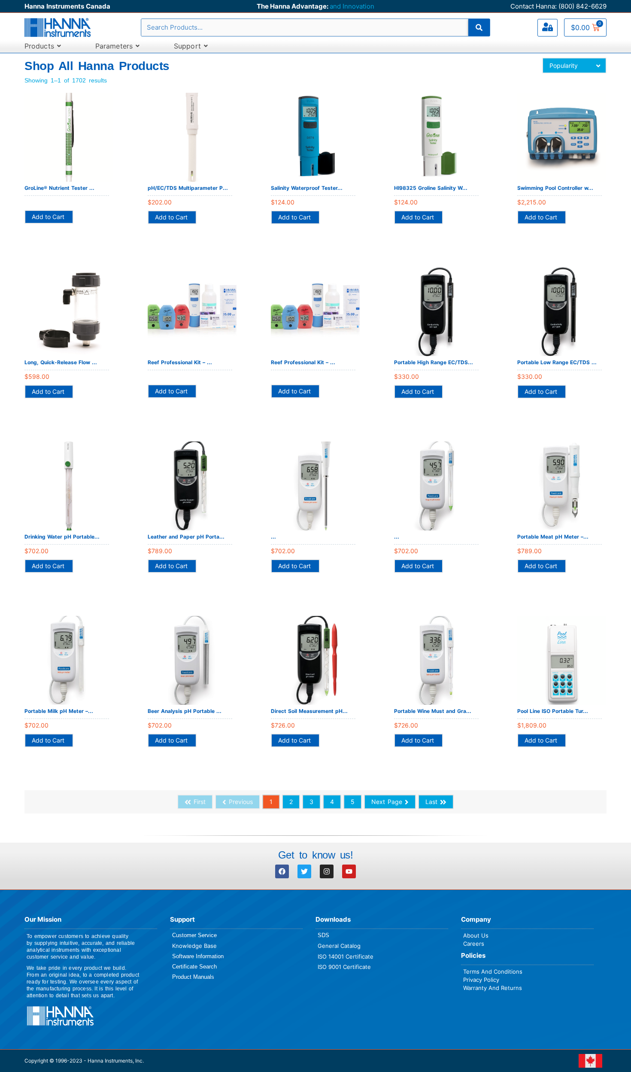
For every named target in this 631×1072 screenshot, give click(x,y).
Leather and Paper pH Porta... (186, 536)
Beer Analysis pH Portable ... (184, 711)
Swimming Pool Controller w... (555, 188)
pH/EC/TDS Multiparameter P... (188, 188)
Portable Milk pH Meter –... (58, 711)
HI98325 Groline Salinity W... (430, 188)
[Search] (479, 27)
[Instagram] (327, 871)
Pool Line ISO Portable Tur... (552, 711)
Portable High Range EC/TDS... (433, 362)
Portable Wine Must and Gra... (432, 711)
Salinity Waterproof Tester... (307, 188)
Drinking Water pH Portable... (62, 536)
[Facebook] (282, 871)
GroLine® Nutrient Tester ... (59, 188)
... (273, 536)
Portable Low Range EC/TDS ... (557, 362)
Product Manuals (193, 977)
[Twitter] (304, 871)
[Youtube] (349, 871)
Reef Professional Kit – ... (180, 362)
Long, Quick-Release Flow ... (60, 362)
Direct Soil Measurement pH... (309, 711)
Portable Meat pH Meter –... (553, 536)
